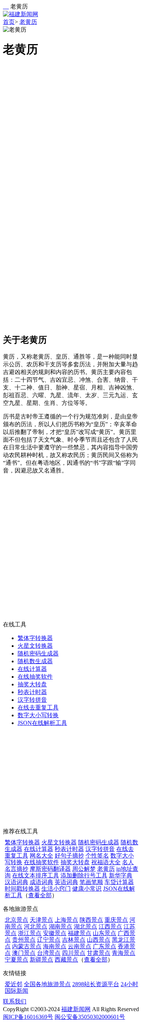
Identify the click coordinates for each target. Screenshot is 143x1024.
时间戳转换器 (22, 888)
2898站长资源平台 (95, 984)
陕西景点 (91, 920)
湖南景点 (60, 926)
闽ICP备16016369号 (28, 1017)
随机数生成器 (35, 661)
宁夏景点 (16, 959)
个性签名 (97, 855)
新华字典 (120, 875)
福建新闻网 (76, 1009)
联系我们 (14, 1001)
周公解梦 (84, 869)
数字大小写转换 (38, 715)
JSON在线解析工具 (42, 723)
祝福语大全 (106, 862)
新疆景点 (41, 959)
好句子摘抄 (69, 855)
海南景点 (54, 946)
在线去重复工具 (38, 707)
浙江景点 (29, 933)
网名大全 (41, 855)
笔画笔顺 (91, 882)
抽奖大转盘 (32, 684)
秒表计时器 (32, 692)
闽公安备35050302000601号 (90, 1017)
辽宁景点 (48, 940)
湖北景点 (85, 926)
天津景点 (41, 920)
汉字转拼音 (32, 700)
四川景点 (73, 953)
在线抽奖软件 (35, 676)
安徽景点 (54, 933)
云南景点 (79, 946)
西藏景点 (66, 959)
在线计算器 (32, 669)
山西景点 (98, 940)
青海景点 (123, 953)
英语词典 (66, 882)
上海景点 (66, 920)
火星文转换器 (35, 646)
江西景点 (110, 926)
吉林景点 (73, 940)
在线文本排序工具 (35, 875)
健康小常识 (87, 888)
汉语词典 (16, 882)
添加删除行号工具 (83, 875)
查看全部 (40, 895)
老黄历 (28, 22)
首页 (9, 22)
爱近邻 (13, 984)
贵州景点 (24, 940)
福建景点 (79, 933)
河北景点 (35, 926)
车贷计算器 (119, 882)
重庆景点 (116, 920)
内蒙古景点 (26, 946)
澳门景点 (24, 953)
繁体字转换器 (35, 638)
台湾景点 (48, 953)
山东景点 (104, 933)
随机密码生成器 (38, 653)
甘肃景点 (98, 953)
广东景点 (104, 946)
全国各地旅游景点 (47, 984)
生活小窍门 (56, 888)
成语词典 (41, 882)
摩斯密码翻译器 (50, 869)
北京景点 (16, 920)
